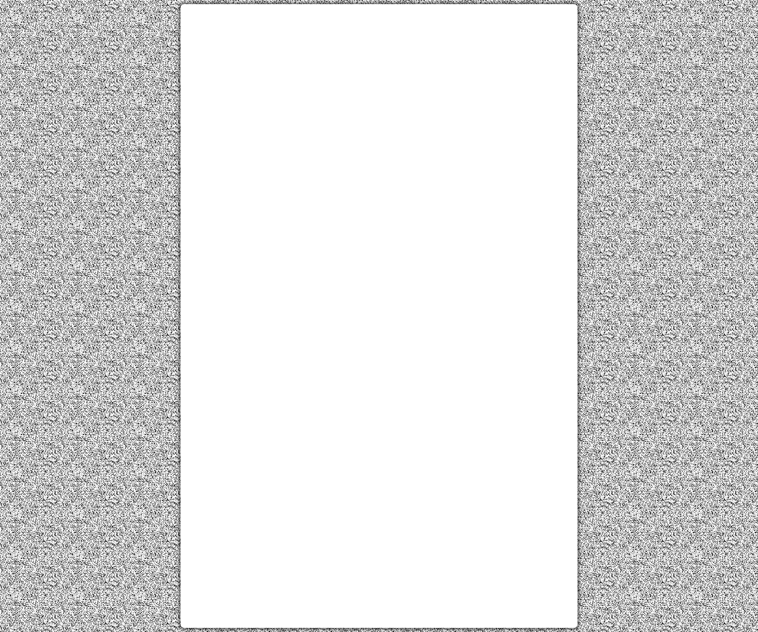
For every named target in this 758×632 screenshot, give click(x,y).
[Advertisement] (379, 84)
